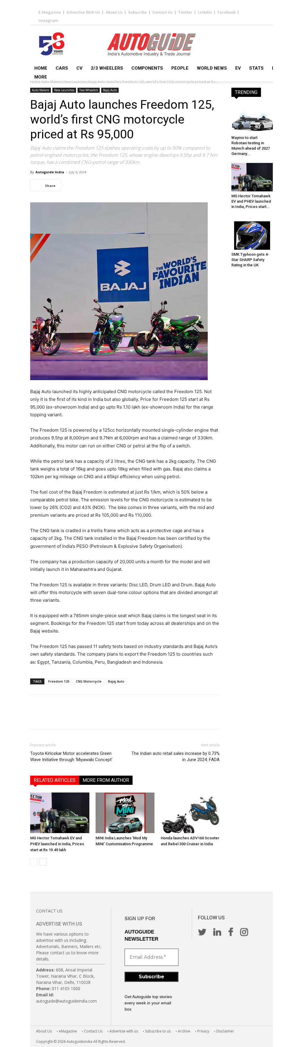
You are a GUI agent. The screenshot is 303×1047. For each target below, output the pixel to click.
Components (147, 68)
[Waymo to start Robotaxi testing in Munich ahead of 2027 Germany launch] (252, 119)
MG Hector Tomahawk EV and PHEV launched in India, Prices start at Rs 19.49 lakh (57, 844)
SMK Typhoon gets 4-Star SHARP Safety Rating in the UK (250, 259)
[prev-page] (34, 861)
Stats (256, 68)
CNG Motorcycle (88, 681)
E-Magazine (49, 12)
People (179, 68)
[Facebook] (73, 185)
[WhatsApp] (114, 185)
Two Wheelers (88, 90)
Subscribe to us (158, 1031)
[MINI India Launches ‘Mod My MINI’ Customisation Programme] (125, 813)
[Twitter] (86, 185)
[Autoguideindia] (151, 44)
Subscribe (137, 12)
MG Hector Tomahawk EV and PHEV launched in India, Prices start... (251, 201)
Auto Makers (40, 90)
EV (238, 68)
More (40, 77)
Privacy (203, 1031)
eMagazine (68, 1031)
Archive (184, 1031)
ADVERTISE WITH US (59, 924)
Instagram (48, 20)
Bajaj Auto (110, 90)
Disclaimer (225, 1031)
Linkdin (205, 12)
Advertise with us (123, 1031)
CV (79, 68)
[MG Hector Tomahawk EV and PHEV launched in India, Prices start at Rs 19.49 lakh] (59, 813)
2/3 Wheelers (107, 68)
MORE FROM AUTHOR (106, 780)
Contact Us (162, 12)
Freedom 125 (58, 681)
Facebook (226, 12)
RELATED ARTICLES (54, 780)
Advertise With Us (83, 12)
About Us (114, 12)
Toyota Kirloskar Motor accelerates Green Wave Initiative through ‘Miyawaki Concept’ (71, 756)
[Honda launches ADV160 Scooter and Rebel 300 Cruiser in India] (190, 813)
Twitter (185, 12)
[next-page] (43, 861)
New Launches (64, 90)
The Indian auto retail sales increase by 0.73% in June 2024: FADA (175, 756)
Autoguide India (50, 172)
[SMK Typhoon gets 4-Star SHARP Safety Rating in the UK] (252, 235)
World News (212, 68)
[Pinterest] (100, 185)
